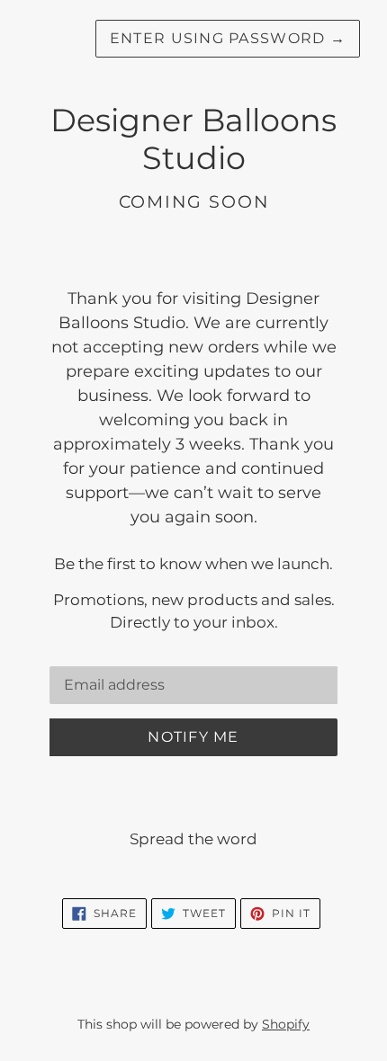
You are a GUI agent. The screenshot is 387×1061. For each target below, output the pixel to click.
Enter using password (228, 38)
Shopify (286, 1024)
